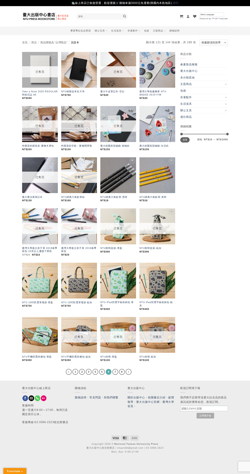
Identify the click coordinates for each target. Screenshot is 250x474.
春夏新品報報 (189, 64)
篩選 (185, 140)
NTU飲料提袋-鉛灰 (150, 248)
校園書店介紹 (156, 397)
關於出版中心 (136, 397)
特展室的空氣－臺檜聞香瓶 (76, 145)
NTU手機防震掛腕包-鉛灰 (76, 356)
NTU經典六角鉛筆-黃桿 (152, 197)
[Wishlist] (195, 16)
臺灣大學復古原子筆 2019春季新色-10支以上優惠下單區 (39, 250)
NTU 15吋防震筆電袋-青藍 (37, 302)
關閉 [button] (176, 3)
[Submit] (124, 16)
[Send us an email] (31, 398)
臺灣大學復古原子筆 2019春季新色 (79, 250)
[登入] (188, 16)
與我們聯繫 (111, 397)
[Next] (128, 372)
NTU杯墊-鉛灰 (147, 356)
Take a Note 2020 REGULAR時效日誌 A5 (40, 93)
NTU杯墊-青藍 (108, 356)
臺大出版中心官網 (148, 401)
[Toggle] (226, 84)
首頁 (25, 42)
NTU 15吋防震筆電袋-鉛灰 (76, 302)
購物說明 (174, 30)
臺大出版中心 (189, 70)
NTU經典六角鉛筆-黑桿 (113, 197)
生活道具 (116, 30)
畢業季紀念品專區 (80, 30)
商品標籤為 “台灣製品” (53, 42)
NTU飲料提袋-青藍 (111, 248)
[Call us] (37, 398)
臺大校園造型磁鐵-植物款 (115, 145)
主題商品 (158, 30)
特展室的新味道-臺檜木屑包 (38, 145)
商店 (34, 42)
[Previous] (69, 372)
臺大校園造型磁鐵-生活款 (154, 145)
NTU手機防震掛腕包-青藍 (37, 356)
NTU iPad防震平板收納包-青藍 (117, 304)
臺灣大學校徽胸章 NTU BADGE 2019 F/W (152, 93)
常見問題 (95, 397)
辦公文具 (100, 30)
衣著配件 (133, 30)
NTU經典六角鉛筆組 (73, 197)
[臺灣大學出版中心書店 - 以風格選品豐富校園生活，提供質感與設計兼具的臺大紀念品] (46, 16)
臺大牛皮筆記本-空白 (112, 91)
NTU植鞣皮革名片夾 (73, 91)
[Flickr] (43, 398)
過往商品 (186, 116)
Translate (223, 19)
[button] (181, 16)
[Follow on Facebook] (25, 398)
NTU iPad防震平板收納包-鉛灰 (156, 304)
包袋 (146, 30)
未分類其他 (187, 77)
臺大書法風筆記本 (32, 197)
